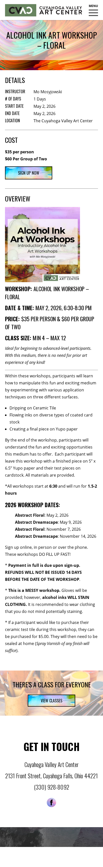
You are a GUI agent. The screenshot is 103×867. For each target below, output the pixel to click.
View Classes (51, 701)
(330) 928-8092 (51, 787)
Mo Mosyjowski (48, 91)
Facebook (51, 802)
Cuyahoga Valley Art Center (43, 10)
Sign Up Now (28, 173)
